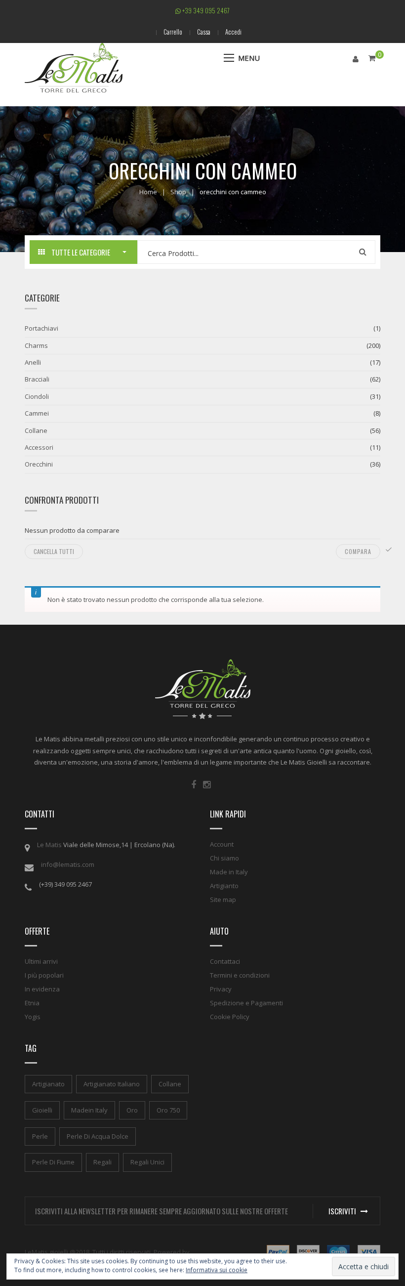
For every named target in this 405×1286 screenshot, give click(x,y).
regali (102, 1161)
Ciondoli (37, 396)
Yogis (32, 1016)
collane (170, 1083)
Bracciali (37, 379)
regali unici (147, 1161)
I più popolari (44, 975)
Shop (178, 191)
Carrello (172, 32)
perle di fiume (53, 1161)
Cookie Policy (229, 1016)
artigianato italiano (111, 1083)
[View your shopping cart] (371, 58)
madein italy (89, 1110)
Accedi (233, 32)
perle (40, 1136)
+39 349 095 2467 (205, 10)
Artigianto (224, 885)
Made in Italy (229, 871)
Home (148, 191)
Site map (223, 899)
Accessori (39, 447)
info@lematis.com (67, 864)
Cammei (37, 413)
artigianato (48, 1083)
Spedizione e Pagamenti (246, 1002)
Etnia (32, 1002)
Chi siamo (224, 858)
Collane (36, 430)
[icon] (193, 784)
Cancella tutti (54, 551)
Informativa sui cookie (216, 1270)
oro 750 (168, 1110)
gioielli (42, 1110)
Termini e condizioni (240, 975)
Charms (36, 345)
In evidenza (42, 989)
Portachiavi (41, 328)
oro (132, 1110)
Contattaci (225, 961)
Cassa (203, 32)
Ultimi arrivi (41, 961)
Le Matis (49, 844)
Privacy (221, 989)
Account (222, 844)
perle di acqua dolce (97, 1136)
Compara (358, 551)
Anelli (33, 362)
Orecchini (39, 464)
